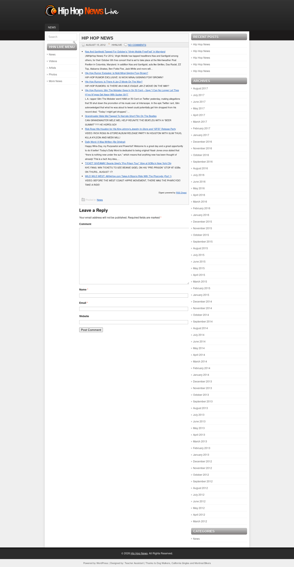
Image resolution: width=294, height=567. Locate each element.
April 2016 (199, 195)
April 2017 (199, 115)
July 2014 (198, 334)
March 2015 (200, 281)
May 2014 (199, 348)
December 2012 (202, 461)
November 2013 (202, 388)
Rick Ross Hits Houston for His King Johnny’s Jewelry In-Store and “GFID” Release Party (130, 128)
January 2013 (201, 454)
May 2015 (199, 268)
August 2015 (200, 248)
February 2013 (201, 448)
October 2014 (201, 314)
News (52, 27)
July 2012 (198, 494)
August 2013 (200, 408)
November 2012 (202, 468)
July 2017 (198, 95)
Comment (85, 224)
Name (83, 289)
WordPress (102, 563)
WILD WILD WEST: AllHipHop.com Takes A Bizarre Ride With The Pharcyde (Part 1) (128, 176)
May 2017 (199, 108)
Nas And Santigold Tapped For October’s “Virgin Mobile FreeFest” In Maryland (125, 51)
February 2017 (201, 128)
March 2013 (200, 441)
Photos (53, 74)
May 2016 (199, 188)
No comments (137, 44)
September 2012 (203, 481)
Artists (52, 67)
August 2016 (200, 168)
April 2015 (199, 275)
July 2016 (198, 175)
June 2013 (199, 421)
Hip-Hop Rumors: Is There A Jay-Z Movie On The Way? (113, 81)
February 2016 (201, 208)
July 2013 (198, 414)
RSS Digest (181, 192)
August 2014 (200, 328)
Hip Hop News (201, 44)
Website (84, 316)
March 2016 (200, 201)
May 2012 (199, 508)
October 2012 (201, 474)
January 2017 (201, 135)
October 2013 (201, 394)
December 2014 (202, 301)
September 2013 (203, 401)
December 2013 (202, 381)
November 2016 (202, 148)
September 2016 (203, 161)
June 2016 (199, 181)
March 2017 (200, 121)
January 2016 (201, 215)
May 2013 (199, 428)
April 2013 (199, 434)
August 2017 (200, 88)
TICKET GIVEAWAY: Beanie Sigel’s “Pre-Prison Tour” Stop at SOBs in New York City (128, 163)
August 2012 (200, 488)
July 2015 (198, 255)
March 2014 (200, 361)
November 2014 (202, 308)
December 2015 (202, 221)
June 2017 (199, 101)
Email (83, 303)
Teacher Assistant (134, 563)
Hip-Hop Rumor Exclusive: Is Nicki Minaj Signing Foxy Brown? (116, 73)
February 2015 (201, 288)
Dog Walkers (163, 563)
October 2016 (201, 155)
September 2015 (203, 241)
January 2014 (201, 374)
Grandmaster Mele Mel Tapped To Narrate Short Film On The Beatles (120, 116)
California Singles (180, 563)
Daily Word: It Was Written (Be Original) (105, 141)
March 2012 (200, 521)
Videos (53, 61)
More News (55, 81)
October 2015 (201, 235)
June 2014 (199, 341)
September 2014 (203, 321)
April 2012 (199, 514)
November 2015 (202, 228)
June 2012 (199, 501)
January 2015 (201, 294)
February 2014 (201, 368)
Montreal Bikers (203, 563)
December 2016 (202, 141)
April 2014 (199, 354)
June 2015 (199, 261)
